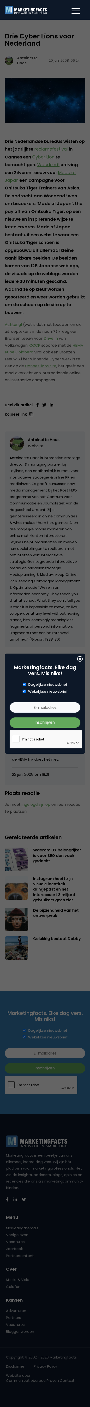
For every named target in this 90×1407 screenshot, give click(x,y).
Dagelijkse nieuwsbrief (47, 684)
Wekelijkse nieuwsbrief (48, 691)
